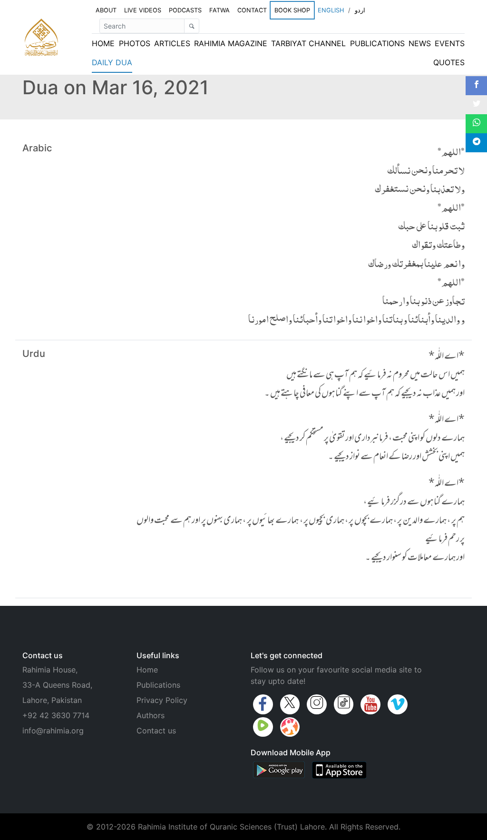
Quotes (449, 62)
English (331, 10)
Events (450, 43)
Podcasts (185, 10)
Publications (377, 43)
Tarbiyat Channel (308, 43)
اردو (360, 10)
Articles (172, 43)
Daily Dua (112, 62)
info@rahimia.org (53, 730)
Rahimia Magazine (230, 43)
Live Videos (142, 10)
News (420, 43)
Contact (252, 10)
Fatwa (219, 10)
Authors (150, 715)
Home (103, 43)
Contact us (156, 730)
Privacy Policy (161, 700)
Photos (134, 43)
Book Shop (292, 10)
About (106, 10)
